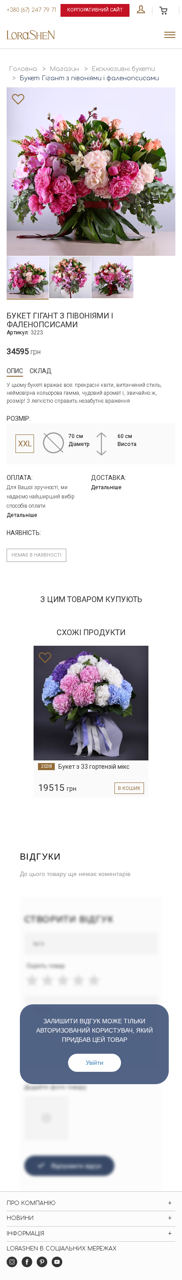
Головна (23, 69)
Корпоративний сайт (95, 10)
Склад (41, 370)
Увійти (94, 1062)
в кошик (129, 788)
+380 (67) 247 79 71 (31, 10)
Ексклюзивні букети (123, 69)
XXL (25, 443)
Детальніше (22, 515)
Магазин (64, 69)
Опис (15, 370)
